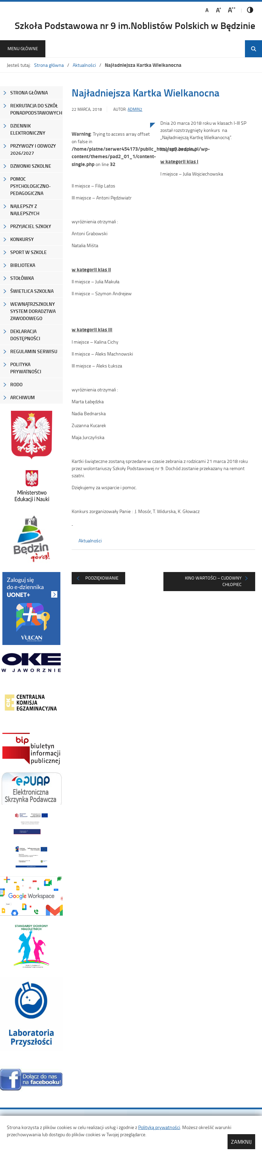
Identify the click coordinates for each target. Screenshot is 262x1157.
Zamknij (241, 1141)
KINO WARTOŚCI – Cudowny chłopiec (213, 581)
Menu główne (23, 48)
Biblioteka (22, 265)
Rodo (16, 384)
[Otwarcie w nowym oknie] (31, 486)
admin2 (135, 109)
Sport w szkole (28, 252)
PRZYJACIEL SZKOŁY (30, 226)
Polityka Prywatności (25, 368)
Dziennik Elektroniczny (27, 129)
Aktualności (84, 65)
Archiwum (22, 397)
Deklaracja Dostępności (25, 335)
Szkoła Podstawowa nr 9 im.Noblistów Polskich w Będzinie (135, 25)
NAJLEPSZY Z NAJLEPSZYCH (24, 209)
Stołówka (22, 278)
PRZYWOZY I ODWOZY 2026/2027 (33, 149)
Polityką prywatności (159, 1127)
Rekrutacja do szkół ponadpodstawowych (36, 109)
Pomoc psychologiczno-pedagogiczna (30, 186)
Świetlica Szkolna (32, 291)
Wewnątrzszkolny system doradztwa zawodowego (33, 311)
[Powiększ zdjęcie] (111, 193)
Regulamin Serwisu (33, 351)
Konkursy (22, 239)
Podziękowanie (101, 578)
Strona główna (49, 65)
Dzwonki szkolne (30, 166)
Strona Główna (29, 92)
